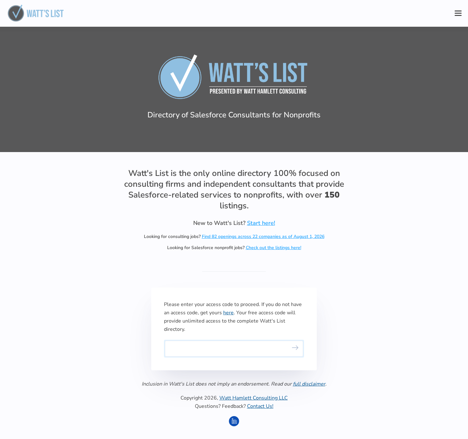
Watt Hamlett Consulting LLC (253, 397)
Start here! (261, 223)
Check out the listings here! (273, 248)
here (228, 312)
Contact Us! (260, 406)
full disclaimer (309, 383)
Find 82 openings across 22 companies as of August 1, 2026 (263, 236)
